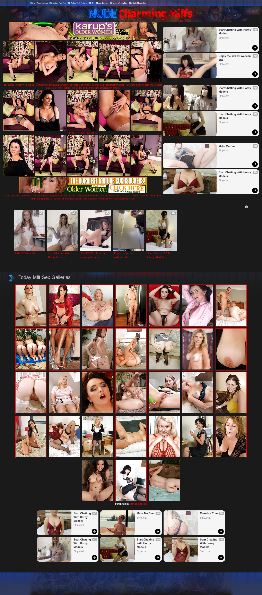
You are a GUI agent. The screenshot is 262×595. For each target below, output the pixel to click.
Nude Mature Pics (139, 3)
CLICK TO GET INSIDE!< (83, 133)
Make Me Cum (227, 146)
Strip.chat (224, 37)
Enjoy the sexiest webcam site (235, 57)
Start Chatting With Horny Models (235, 31)
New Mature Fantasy (100, 3)
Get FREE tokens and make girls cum (94, 255)
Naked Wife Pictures (79, 3)
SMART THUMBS (138, 504)
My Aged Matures (41, 3)
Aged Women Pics (120, 3)
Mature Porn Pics (59, 3)
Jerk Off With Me (25, 253)
